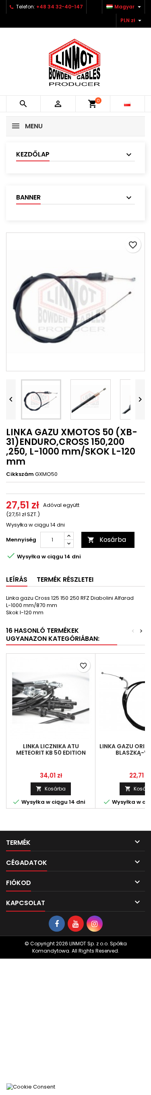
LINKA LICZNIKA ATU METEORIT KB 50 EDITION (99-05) (51, 752)
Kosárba (106, 539)
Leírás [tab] (16, 579)
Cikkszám (20, 474)
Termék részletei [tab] (65, 579)
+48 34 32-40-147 (59, 6)
